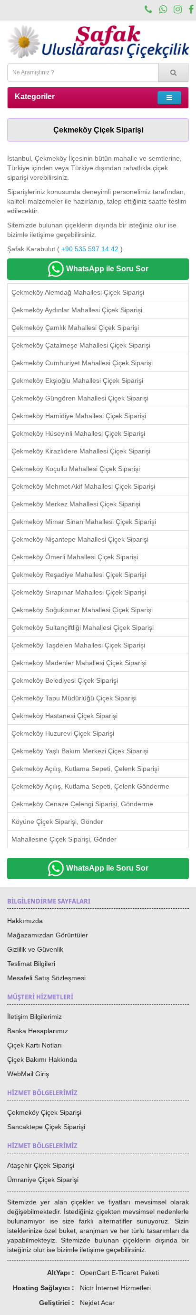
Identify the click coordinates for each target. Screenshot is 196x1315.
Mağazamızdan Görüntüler (47, 935)
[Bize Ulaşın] (148, 10)
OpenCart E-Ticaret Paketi (119, 1272)
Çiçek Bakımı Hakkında (42, 1059)
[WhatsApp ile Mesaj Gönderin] (163, 10)
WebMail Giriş (28, 1074)
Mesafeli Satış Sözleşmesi (46, 978)
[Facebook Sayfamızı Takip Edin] (191, 10)
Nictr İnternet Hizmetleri (115, 1288)
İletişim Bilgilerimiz (34, 1016)
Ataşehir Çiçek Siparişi (40, 1165)
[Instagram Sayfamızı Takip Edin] (178, 10)
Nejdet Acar (97, 1302)
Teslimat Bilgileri (31, 963)
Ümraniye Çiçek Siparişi (42, 1179)
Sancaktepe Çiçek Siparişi (46, 1126)
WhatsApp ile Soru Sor (106, 269)
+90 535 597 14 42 (89, 249)
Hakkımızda (25, 921)
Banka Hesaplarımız (37, 1031)
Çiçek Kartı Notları (34, 1045)
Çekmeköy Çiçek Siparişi (44, 1112)
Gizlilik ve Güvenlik (35, 949)
